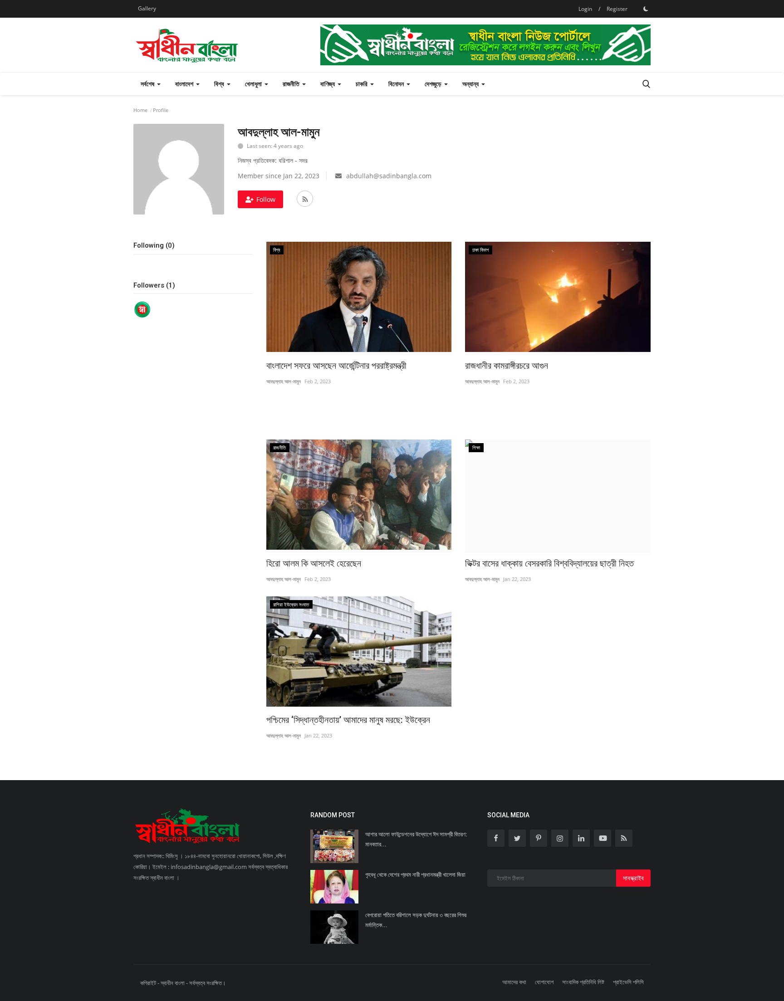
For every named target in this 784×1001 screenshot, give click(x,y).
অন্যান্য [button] (471, 83)
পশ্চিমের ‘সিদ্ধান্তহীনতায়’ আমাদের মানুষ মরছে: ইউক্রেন (348, 719)
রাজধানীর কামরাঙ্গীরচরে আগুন (506, 365)
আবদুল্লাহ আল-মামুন (283, 381)
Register (617, 9)
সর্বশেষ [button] (148, 83)
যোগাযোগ (544, 982)
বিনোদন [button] (397, 83)
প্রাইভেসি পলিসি (628, 982)
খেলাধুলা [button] (254, 83)
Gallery (147, 8)
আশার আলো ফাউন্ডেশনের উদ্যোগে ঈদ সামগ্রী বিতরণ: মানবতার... (416, 839)
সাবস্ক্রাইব (633, 878)
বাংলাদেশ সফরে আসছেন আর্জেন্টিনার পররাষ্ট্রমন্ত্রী (336, 365)
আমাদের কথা (514, 982)
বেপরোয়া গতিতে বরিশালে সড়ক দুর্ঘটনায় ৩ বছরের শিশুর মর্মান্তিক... (415, 920)
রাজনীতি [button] (292, 83)
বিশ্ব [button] (220, 83)
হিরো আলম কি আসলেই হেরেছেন (313, 563)
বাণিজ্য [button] (328, 83)
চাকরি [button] (362, 83)
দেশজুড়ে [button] (434, 83)
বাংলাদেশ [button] (185, 83)
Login (585, 9)
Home (140, 110)
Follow (265, 199)
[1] (646, 8)
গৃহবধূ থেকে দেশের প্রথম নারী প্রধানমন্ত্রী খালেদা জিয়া (415, 874)
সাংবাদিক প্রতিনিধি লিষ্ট (583, 982)
